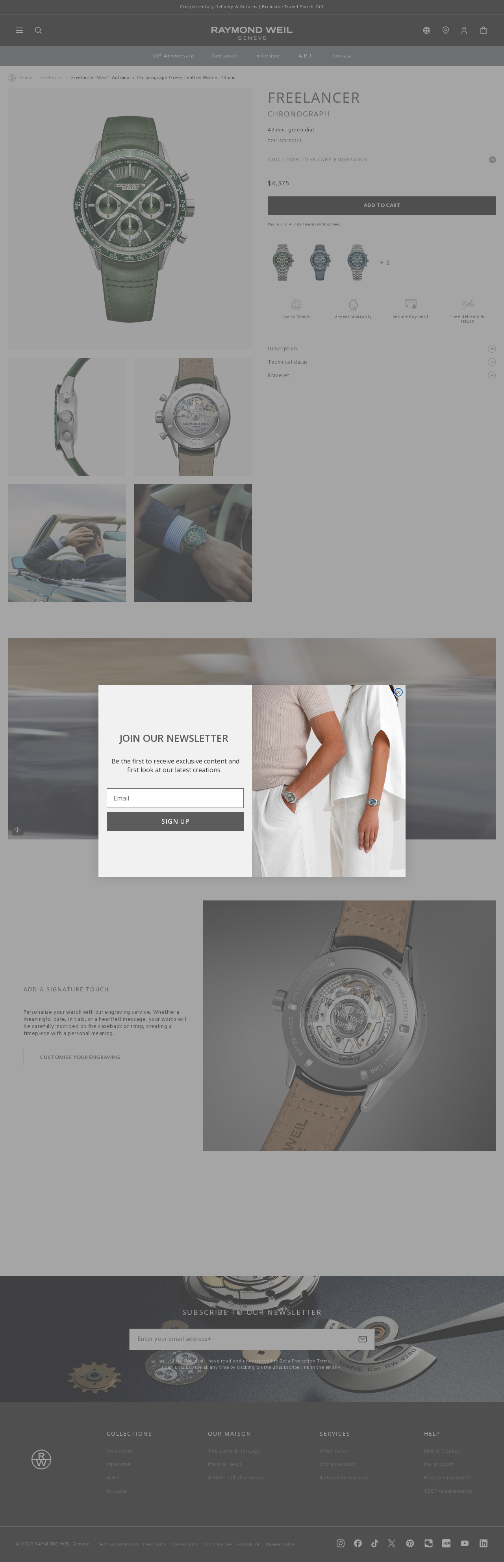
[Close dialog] (398, 692)
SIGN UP (175, 821)
